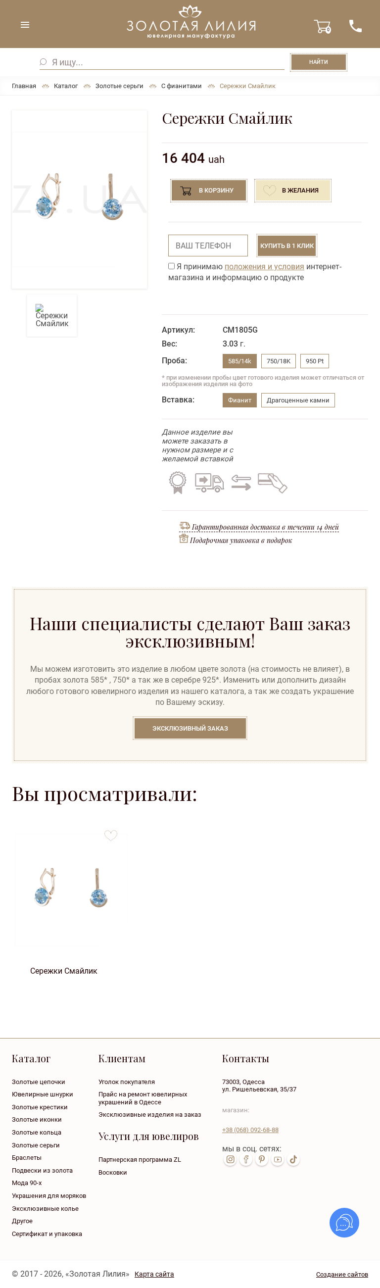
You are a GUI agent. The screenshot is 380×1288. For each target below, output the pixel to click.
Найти (318, 62)
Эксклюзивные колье (45, 1208)
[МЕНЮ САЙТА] (25, 25)
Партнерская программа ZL (139, 1159)
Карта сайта (154, 1274)
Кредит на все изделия (272, 483)
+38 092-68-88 (250, 1130)
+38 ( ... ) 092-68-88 (355, 26)
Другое (22, 1221)
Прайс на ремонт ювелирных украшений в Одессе (142, 1098)
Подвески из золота (42, 1170)
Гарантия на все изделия (177, 483)
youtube (277, 1159)
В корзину (216, 190)
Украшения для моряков (49, 1195)
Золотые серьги (36, 1145)
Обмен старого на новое (239, 483)
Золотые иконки (37, 1119)
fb (245, 1159)
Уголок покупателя (126, 1082)
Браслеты (27, 1157)
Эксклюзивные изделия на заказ (149, 1114)
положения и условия (264, 266)
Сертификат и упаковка (47, 1234)
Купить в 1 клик (287, 245)
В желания (300, 190)
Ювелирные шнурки (42, 1094)
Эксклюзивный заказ (190, 728)
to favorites (111, 832)
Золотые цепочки (38, 1082)
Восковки (112, 1172)
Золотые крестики (40, 1107)
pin (261, 1159)
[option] (79, 199)
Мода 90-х (27, 1183)
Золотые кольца (36, 1132)
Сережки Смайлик (63, 971)
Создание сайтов (342, 1274)
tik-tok (293, 1159)
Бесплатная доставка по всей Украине (209, 483)
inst (230, 1159)
